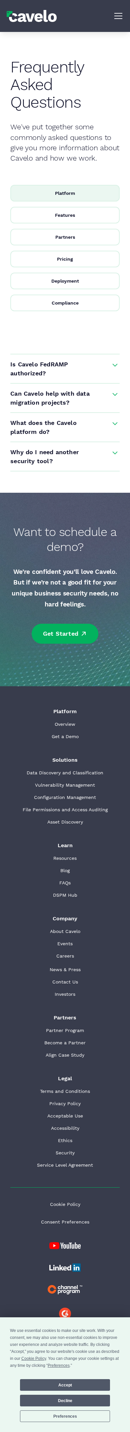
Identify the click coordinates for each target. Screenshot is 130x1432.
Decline (65, 1400)
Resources (65, 858)
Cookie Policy (65, 1204)
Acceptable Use (65, 1115)
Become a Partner (65, 1042)
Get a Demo (65, 736)
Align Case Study (65, 1055)
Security (65, 1152)
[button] (117, 16)
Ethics (65, 1140)
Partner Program (65, 1030)
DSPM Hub (65, 895)
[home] (32, 16)
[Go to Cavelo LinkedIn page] (65, 1245)
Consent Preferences (65, 1222)
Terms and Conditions (65, 1091)
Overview (65, 724)
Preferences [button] (59, 1365)
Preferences (65, 1416)
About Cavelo (65, 931)
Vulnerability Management (65, 785)
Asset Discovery (65, 822)
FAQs (65, 882)
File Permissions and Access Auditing (65, 809)
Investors (65, 994)
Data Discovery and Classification (65, 772)
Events (65, 943)
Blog (65, 870)
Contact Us (65, 981)
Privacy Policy (65, 1103)
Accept (65, 1385)
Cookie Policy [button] (33, 1358)
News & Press (65, 969)
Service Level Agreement (65, 1165)
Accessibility (65, 1128)
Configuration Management (65, 797)
